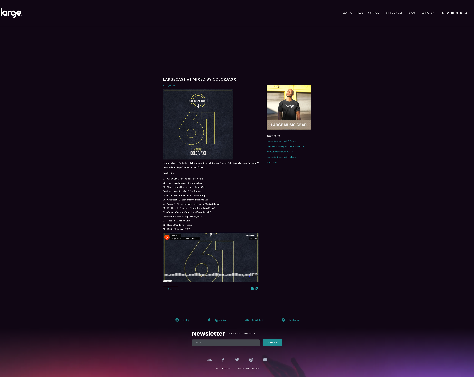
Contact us (428, 13)
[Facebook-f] (223, 360)
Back (170, 289)
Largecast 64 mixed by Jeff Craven (281, 141)
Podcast (412, 13)
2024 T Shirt (272, 162)
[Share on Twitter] (257, 289)
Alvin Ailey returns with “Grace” (280, 151)
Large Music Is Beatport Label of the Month (285, 146)
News (360, 13)
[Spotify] (461, 13)
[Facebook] (443, 13)
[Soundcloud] (465, 13)
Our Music (373, 13)
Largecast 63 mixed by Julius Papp (281, 157)
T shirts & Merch (393, 13)
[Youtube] (452, 13)
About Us (347, 13)
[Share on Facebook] (252, 289)
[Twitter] (448, 13)
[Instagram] (456, 13)
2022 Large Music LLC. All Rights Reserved (237, 369)
